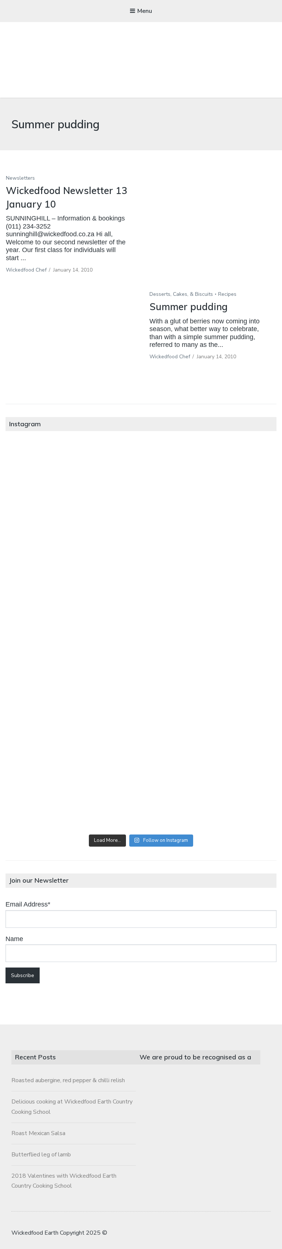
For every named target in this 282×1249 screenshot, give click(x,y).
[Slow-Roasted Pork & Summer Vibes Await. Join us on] (208, 484)
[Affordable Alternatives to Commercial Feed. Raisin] (73, 637)
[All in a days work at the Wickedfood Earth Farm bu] (208, 561)
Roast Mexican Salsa (38, 1133)
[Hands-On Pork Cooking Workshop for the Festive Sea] (73, 561)
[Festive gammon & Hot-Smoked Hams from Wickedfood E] (208, 714)
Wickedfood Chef (26, 269)
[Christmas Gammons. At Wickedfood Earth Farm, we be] (208, 637)
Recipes (227, 294)
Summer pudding (188, 307)
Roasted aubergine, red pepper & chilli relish (68, 1080)
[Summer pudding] (212, 236)
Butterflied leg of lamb (41, 1155)
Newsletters (20, 178)
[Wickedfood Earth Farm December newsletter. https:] (73, 484)
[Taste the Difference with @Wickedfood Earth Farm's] (73, 714)
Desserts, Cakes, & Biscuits (181, 294)
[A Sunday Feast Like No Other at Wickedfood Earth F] (73, 790)
